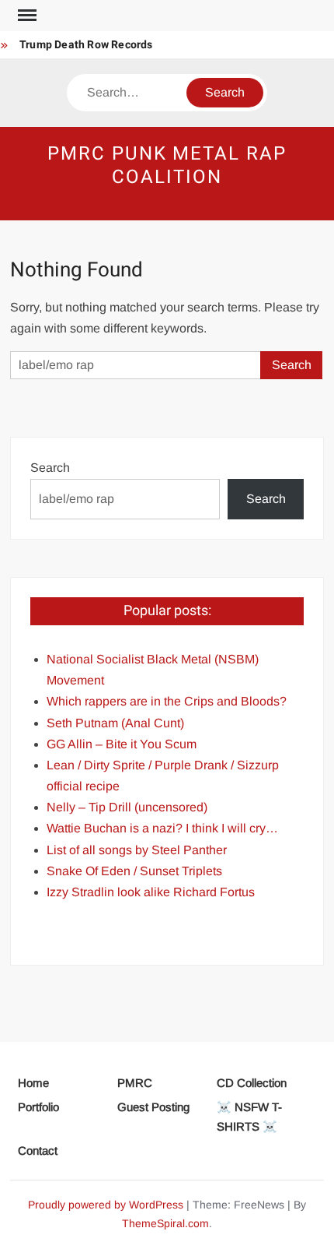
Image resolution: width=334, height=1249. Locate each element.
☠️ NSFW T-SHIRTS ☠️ (249, 1117)
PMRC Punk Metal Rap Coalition (166, 165)
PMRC (134, 1082)
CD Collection (252, 1082)
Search (50, 467)
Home (33, 1082)
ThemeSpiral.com (165, 1223)
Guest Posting (153, 1107)
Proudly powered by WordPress (105, 1204)
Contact (37, 1150)
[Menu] (25, 15)
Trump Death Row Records (86, 45)
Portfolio (38, 1107)
